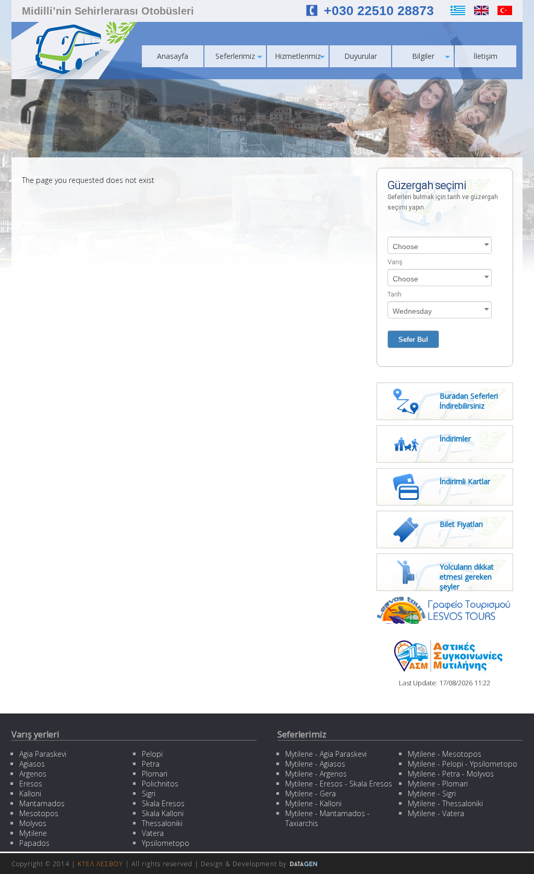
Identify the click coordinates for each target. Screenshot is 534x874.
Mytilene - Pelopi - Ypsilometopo (462, 764)
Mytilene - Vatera (436, 813)
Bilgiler (423, 56)
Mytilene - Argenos (316, 774)
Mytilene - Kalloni (313, 803)
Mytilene (33, 833)
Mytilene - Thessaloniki (445, 803)
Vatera (153, 833)
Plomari (154, 774)
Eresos (30, 784)
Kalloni (30, 793)
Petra (151, 764)
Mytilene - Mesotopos (444, 754)
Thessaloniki (162, 823)
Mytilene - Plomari (438, 784)
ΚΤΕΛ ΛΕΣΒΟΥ (100, 863)
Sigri (148, 793)
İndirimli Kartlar (465, 481)
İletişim (485, 56)
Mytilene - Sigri (432, 793)
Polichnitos (160, 784)
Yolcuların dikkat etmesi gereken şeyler (467, 577)
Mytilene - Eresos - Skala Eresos (338, 784)
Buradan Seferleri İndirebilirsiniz (469, 401)
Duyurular (360, 56)
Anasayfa (172, 56)
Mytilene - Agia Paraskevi (326, 754)
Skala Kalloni (163, 813)
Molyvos (32, 823)
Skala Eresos (163, 803)
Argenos (32, 774)
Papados (34, 843)
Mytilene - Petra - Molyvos (451, 774)
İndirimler (455, 439)
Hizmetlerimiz (298, 56)
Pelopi (152, 754)
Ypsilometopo (165, 843)
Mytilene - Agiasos (315, 764)
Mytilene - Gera (310, 793)
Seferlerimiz (235, 56)
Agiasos (32, 764)
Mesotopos (38, 813)
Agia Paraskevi (42, 754)
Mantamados (42, 803)
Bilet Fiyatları (461, 524)
